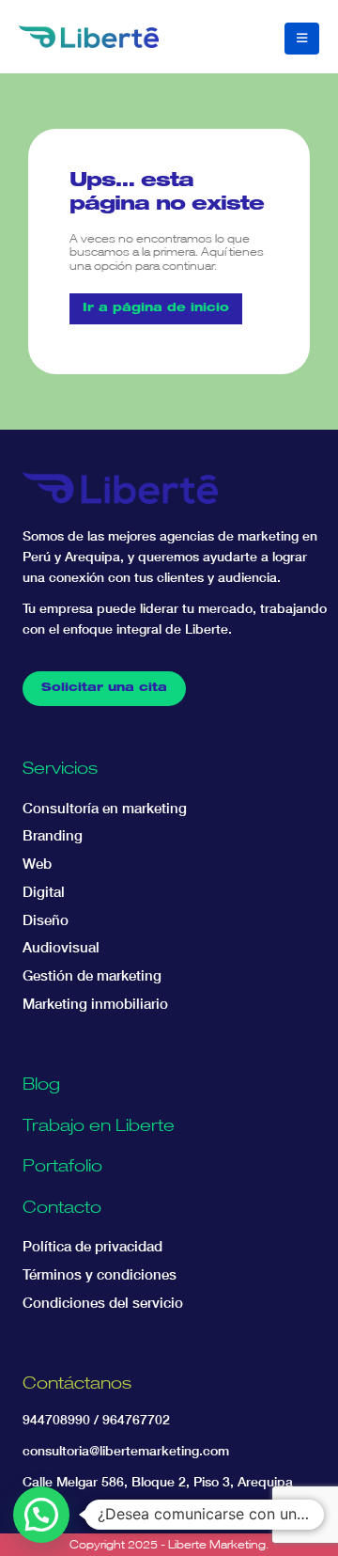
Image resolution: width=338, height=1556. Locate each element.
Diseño (46, 920)
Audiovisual (61, 947)
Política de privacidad (92, 1246)
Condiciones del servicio (103, 1303)
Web (37, 863)
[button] (301, 39)
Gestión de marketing (92, 975)
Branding (53, 835)
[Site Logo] (89, 36)
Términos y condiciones (100, 1274)
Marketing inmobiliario (95, 1004)
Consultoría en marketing (105, 808)
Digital (44, 892)
